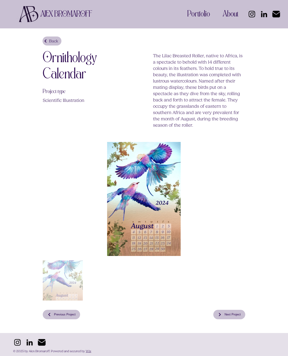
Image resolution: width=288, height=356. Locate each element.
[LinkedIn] (264, 14)
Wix (88, 351)
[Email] (276, 14)
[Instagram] (252, 14)
